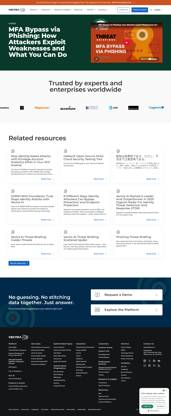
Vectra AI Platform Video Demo (18, 386)
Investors (124, 375)
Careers (123, 381)
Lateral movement (36, 353)
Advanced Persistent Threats (62, 350)
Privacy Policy (71, 409)
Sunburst (56, 383)
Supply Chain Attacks (60, 361)
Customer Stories (105, 348)
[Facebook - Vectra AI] (154, 361)
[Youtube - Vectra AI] (159, 361)
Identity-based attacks (38, 350)
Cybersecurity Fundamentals (107, 399)
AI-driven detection (37, 359)
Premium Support (104, 372)
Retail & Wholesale (81, 373)
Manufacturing (80, 364)
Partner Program (126, 347)
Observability (12, 347)
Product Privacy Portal (57, 409)
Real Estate (79, 370)
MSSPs (123, 350)
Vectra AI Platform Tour (16, 389)
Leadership (124, 369)
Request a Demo (139, 10)
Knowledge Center (104, 354)
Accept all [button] (147, 406)
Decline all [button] (161, 406)
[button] (158, 10)
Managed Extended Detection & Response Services (16, 361)
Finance (78, 353)
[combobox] (164, 390)
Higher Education (81, 361)
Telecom (78, 376)
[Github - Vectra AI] (154, 365)
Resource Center (104, 396)
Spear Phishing (58, 374)
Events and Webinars (105, 402)
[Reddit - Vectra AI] (149, 365)
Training (101, 375)
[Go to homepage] (17, 10)
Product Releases (104, 357)
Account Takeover (59, 347)
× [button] (166, 390)
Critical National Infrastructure (85, 347)
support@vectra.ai (149, 347)
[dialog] (154, 401)
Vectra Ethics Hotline (94, 409)
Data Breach (57, 353)
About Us (124, 366)
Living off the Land (59, 386)
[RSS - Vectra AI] (159, 365)
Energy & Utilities (81, 350)
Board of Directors (126, 372)
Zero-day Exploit (58, 371)
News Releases (125, 378)
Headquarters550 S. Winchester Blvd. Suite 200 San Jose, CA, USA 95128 (152, 352)
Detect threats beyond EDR (39, 361)
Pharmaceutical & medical (84, 367)
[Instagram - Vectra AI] (144, 365)
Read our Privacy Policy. (159, 402)
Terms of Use (25, 409)
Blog (100, 393)
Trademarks (35, 409)
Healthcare (79, 359)
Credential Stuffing (59, 380)
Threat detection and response (40, 347)
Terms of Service (14, 409)
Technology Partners (127, 353)
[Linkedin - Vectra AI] (144, 361)
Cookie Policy (81, 409)
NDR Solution (13, 367)
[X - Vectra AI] (149, 361)
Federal (78, 356)
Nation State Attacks (60, 356)
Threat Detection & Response (17, 350)
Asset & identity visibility (38, 356)
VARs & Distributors (127, 356)
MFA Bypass (57, 377)
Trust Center (44, 409)
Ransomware (58, 359)
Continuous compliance (38, 364)
